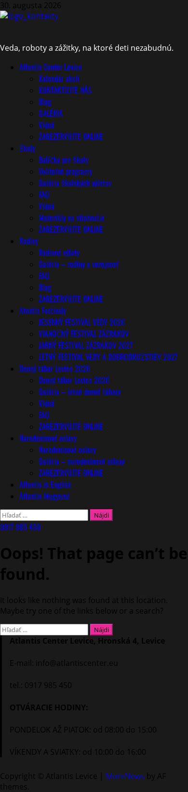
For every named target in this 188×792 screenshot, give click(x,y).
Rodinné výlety (59, 252)
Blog (45, 101)
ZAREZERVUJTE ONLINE (71, 136)
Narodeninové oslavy (48, 438)
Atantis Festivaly (42, 310)
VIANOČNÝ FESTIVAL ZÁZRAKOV (84, 333)
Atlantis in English (45, 484)
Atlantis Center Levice (50, 66)
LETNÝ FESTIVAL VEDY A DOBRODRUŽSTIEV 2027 (108, 356)
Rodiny (28, 240)
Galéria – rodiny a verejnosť (79, 264)
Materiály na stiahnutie (72, 217)
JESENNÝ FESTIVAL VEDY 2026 (82, 322)
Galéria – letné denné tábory (80, 391)
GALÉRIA (51, 113)
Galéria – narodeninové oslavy (81, 461)
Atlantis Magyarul (44, 496)
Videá (46, 124)
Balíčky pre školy (63, 159)
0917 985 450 (20, 527)
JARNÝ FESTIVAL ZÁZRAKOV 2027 (86, 345)
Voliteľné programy (65, 171)
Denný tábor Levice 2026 (54, 368)
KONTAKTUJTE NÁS (65, 90)
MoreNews (125, 776)
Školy (27, 148)
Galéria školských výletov (75, 182)
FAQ (44, 194)
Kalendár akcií (59, 78)
